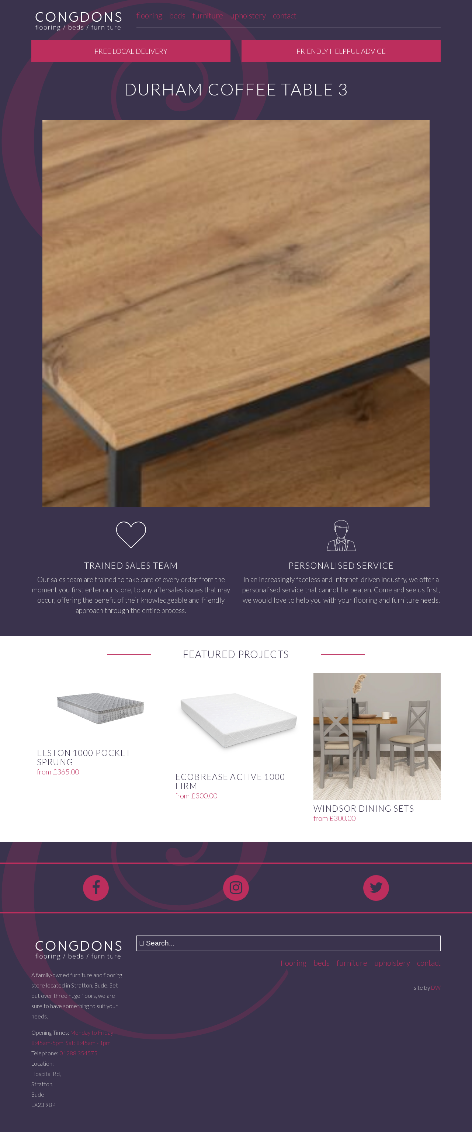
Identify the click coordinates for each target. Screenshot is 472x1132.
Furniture (207, 15)
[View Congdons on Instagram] (236, 888)
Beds (177, 15)
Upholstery (248, 15)
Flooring (149, 15)
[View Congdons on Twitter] (376, 888)
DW (436, 987)
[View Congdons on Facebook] (96, 888)
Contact (284, 15)
